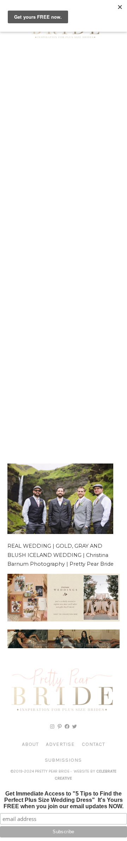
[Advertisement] (63, 116)
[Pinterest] (59, 726)
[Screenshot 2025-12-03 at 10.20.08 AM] (63, 646)
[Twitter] (74, 726)
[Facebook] (67, 726)
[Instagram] (52, 726)
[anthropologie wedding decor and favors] (63, 619)
